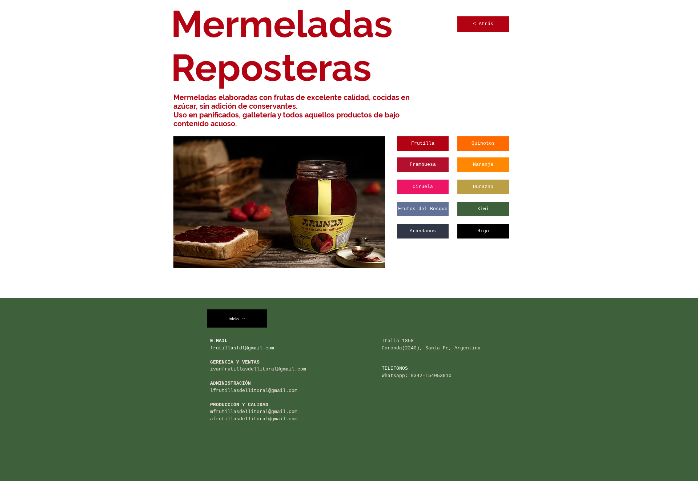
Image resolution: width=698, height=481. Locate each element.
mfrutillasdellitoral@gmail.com (253, 411)
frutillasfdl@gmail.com (242, 348)
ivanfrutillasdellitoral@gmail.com (258, 369)
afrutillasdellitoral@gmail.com (253, 419)
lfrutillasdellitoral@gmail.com (253, 390)
